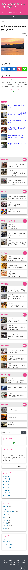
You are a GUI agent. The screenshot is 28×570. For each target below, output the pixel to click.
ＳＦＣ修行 (6, 525)
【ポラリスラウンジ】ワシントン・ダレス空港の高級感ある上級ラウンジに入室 (17, 173)
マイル (5, 509)
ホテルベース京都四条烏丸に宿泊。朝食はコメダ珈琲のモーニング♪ (17, 298)
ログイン (5, 539)
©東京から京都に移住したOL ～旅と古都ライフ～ (14, 562)
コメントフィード (8, 544)
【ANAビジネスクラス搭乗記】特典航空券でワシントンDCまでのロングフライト (17, 235)
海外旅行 (5, 506)
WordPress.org (7, 547)
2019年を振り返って (13, 417)
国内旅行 (5, 520)
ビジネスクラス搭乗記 (9, 511)
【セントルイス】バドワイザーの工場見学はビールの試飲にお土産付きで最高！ (17, 182)
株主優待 (5, 523)
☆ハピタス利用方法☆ (14, 211)
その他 (5, 528)
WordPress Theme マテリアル (17, 560)
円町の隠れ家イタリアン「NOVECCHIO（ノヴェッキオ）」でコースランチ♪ (15, 275)
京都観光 (5, 517)
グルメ (5, 514)
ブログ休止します (12, 410)
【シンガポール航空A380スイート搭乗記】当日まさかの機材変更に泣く (17, 244)
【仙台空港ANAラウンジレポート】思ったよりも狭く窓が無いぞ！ (16, 336)
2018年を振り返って (13, 424)
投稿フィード (6, 541)
